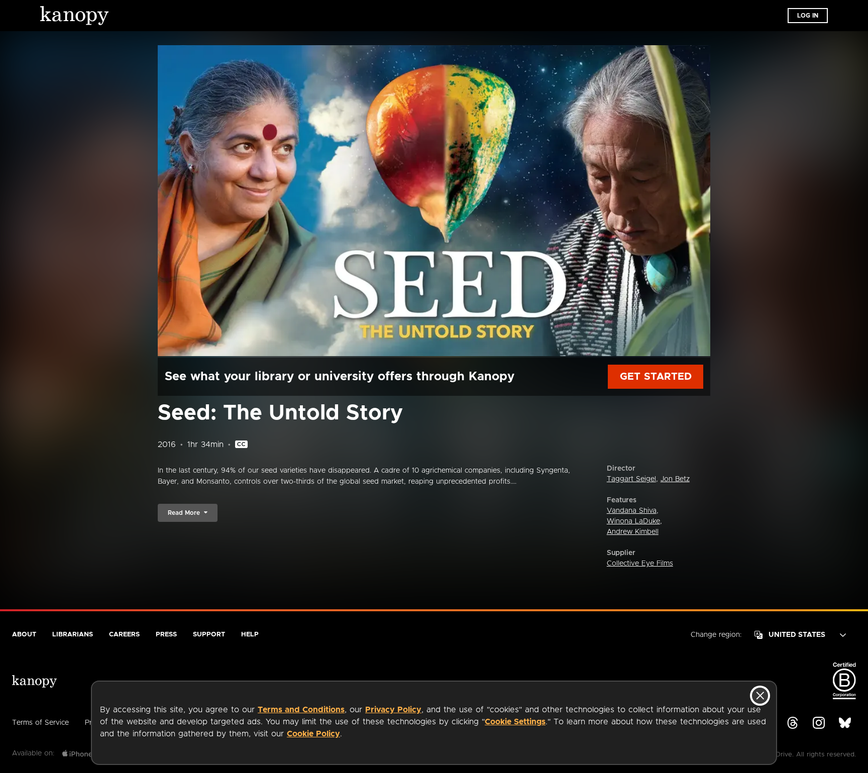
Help (250, 634)
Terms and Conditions (301, 710)
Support (209, 634)
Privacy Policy (393, 710)
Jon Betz (675, 479)
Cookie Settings (515, 722)
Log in (807, 16)
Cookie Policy (313, 734)
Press (166, 634)
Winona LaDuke (633, 521)
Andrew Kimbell (633, 531)
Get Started (656, 377)
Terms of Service (40, 722)
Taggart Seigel (631, 479)
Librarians (72, 634)
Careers (124, 634)
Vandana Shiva (632, 510)
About (24, 634)
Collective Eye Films (640, 563)
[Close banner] (760, 696)
